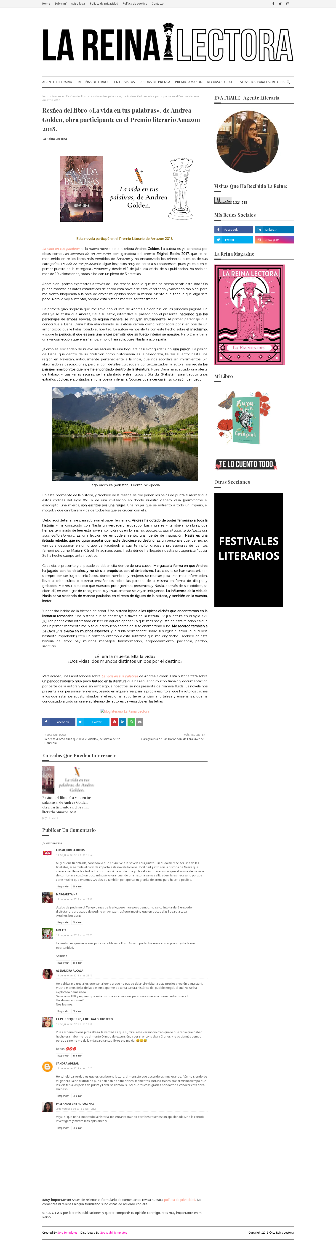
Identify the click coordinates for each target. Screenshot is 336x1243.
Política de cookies (135, 3)
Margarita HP (66, 894)
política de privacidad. (180, 1199)
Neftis (61, 930)
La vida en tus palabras (119, 676)
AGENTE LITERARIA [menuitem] (57, 82)
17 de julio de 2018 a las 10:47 (74, 1068)
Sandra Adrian (67, 1063)
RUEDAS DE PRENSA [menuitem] (154, 82)
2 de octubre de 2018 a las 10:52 (76, 1108)
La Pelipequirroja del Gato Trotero (84, 1019)
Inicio (45, 96)
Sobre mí (61, 3)
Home (46, 3)
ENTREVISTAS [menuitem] (124, 82)
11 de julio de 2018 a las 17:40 (74, 899)
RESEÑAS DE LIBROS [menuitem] (93, 82)
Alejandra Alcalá (69, 971)
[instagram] (287, 3)
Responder (63, 886)
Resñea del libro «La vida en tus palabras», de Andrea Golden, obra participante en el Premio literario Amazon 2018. (66, 804)
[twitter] (280, 3)
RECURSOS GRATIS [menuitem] (221, 82)
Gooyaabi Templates (113, 1233)
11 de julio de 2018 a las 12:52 (74, 855)
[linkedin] (274, 229)
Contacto (158, 3)
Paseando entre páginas (75, 1104)
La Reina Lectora (55, 139)
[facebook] (273, 3)
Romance (58, 96)
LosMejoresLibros (70, 850)
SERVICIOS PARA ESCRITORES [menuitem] (262, 82)
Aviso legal (78, 3)
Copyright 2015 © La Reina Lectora (271, 1233)
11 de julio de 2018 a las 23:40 (74, 975)
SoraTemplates (67, 1233)
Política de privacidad (104, 3)
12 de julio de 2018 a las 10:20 (74, 1024)
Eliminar (77, 886)
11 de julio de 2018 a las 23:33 (74, 935)
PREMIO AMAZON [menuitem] (189, 82)
